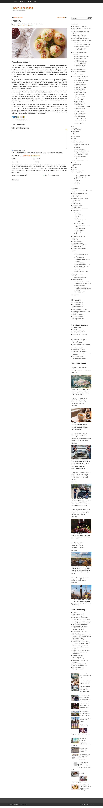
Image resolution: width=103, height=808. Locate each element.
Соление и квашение (81, 156)
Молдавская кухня (80, 103)
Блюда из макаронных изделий (81, 38)
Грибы (74, 138)
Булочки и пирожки (81, 177)
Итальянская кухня (81, 92)
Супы (77, 218)
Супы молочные (80, 223)
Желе (77, 146)
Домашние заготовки (78, 141)
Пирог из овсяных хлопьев (79, 351)
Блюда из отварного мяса (82, 46)
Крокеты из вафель (78, 314)
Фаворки (75, 329)
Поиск (90, 18)
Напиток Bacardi (77, 327)
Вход (93, 804)
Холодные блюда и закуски (80, 277)
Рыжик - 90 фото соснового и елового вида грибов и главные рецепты (81, 646)
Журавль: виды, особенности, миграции (83, 750)
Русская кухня (79, 104)
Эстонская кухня (80, 121)
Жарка (74, 162)
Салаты (78, 290)
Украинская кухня (80, 116)
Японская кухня (80, 123)
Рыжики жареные (77, 347)
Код (28, 128)
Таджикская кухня (80, 108)
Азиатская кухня (80, 82)
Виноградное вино (18, 17)
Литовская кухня (80, 101)
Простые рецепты (22, 7)
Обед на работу (77, 203)
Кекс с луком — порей (78, 349)
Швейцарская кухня (81, 120)
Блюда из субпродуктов (79, 69)
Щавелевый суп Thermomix (80, 624)
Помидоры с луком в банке (80, 309)
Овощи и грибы (77, 207)
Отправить (15, 180)
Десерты (75, 140)
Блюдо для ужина (77, 128)
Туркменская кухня (81, 113)
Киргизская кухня (80, 96)
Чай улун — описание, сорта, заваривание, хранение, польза (79, 401)
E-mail (13, 158)
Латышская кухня (80, 99)
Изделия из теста (77, 172)
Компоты (78, 147)
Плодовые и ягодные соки (82, 154)
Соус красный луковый (79, 664)
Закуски (75, 169)
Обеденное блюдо (77, 205)
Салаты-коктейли (80, 292)
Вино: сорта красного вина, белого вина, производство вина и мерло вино (81, 512)
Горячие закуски (77, 136)
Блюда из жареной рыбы (82, 56)
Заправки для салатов (78, 171)
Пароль (38, 158)
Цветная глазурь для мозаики (79, 782)
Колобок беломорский (78, 356)
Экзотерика (76, 294)
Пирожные (78, 183)
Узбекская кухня (80, 115)
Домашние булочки (78, 658)
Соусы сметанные (80, 268)
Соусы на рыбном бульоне (83, 264)
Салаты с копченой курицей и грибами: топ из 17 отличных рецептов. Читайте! (80, 628)
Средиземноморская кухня (83, 106)
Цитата (23, 128)
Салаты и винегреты (78, 243)
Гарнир (14, 25)
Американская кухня (81, 84)
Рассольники (79, 214)
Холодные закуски (77, 279)
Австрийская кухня (81, 79)
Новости (75, 202)
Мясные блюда (77, 196)
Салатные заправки (78, 241)
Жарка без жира (77, 164)
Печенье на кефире (78, 302)
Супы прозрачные (80, 228)
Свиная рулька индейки (79, 331)
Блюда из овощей (80, 285)
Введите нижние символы (19, 175)
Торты (77, 185)
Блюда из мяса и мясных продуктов (82, 40)
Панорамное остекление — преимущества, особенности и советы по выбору (81, 742)
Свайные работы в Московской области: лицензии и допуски (78, 545)
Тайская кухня (79, 109)
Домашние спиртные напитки (80, 160)
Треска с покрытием (78, 614)
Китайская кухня (80, 97)
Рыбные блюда (77, 239)
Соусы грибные (80, 257)
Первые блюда (76, 210)
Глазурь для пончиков (78, 316)
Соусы (74, 251)
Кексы (77, 178)
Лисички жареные (77, 342)
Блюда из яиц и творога (79, 74)
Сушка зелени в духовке (79, 665)
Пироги (77, 182)
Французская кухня (81, 118)
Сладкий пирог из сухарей (79, 339)
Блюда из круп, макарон (79, 36)
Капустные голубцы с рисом (80, 334)
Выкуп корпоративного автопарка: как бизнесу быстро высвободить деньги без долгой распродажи (81, 690)
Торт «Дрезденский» (78, 669)
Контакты (88, 804)
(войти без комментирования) (31, 155)
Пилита (74, 612)
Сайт (36, 162)
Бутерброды (76, 131)
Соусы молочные (80, 262)
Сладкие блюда (77, 246)
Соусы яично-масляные (82, 271)
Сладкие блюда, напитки (79, 248)
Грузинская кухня (80, 89)
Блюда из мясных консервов (83, 44)
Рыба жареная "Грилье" (79, 616)
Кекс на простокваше (78, 318)
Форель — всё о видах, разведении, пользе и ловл (85, 675)
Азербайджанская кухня (82, 80)
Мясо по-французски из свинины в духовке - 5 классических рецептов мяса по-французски (82, 636)
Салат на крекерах (77, 307)
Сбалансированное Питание (25, 25)
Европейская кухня (81, 91)
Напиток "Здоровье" (78, 655)
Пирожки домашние (78, 341)
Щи (76, 233)
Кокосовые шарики (77, 332)
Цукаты (78, 158)
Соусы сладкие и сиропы (82, 266)
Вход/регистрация (26, 155)
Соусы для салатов (78, 274)
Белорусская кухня (81, 87)
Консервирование (80, 149)
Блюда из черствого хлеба (79, 71)
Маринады (75, 188)
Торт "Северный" (77, 657)
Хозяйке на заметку (78, 276)
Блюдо (74, 126)
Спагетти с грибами (78, 640)
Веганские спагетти (78, 306)
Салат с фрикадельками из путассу (82, 344)
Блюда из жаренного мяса (82, 42)
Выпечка (75, 133)
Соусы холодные (80, 269)
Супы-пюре (79, 232)
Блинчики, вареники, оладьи (83, 175)
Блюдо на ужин (77, 129)
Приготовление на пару (79, 236)
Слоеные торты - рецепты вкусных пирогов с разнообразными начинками (82, 652)
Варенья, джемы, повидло (82, 144)
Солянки (78, 216)
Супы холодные (80, 230)
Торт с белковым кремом (79, 319)
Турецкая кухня (80, 111)
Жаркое (75, 165)
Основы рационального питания (81, 208)
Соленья (75, 250)
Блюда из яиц (76, 73)
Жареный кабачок (77, 304)
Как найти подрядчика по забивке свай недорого (85, 719)
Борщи (77, 213)
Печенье (78, 180)
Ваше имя (15, 150)
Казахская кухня (80, 94)
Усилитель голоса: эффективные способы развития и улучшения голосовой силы (81, 766)
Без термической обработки (80, 26)
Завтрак (75, 167)
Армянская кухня (80, 85)
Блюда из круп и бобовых (79, 35)
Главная (82, 804)
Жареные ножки (61, 17)
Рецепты (75, 238)
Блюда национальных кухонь (80, 76)
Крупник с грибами (77, 667)
